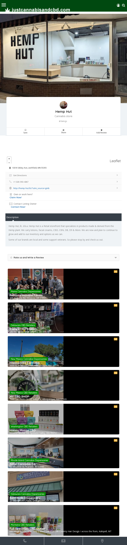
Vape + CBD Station (23, 329)
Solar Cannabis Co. (23, 464)
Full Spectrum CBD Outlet (27, 528)
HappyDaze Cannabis (25, 362)
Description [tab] (12, 217)
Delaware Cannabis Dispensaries (27, 494)
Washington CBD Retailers (24, 426)
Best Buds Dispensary (25, 498)
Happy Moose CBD (22, 430)
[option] (63, 58)
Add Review (101, 132)
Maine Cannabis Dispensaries (26, 291)
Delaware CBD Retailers (23, 325)
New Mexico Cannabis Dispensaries (29, 359)
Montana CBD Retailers (22, 524)
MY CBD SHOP (19, 396)
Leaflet (115, 161)
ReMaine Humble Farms (26, 295)
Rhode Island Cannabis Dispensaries (29, 460)
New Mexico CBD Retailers (24, 392)
